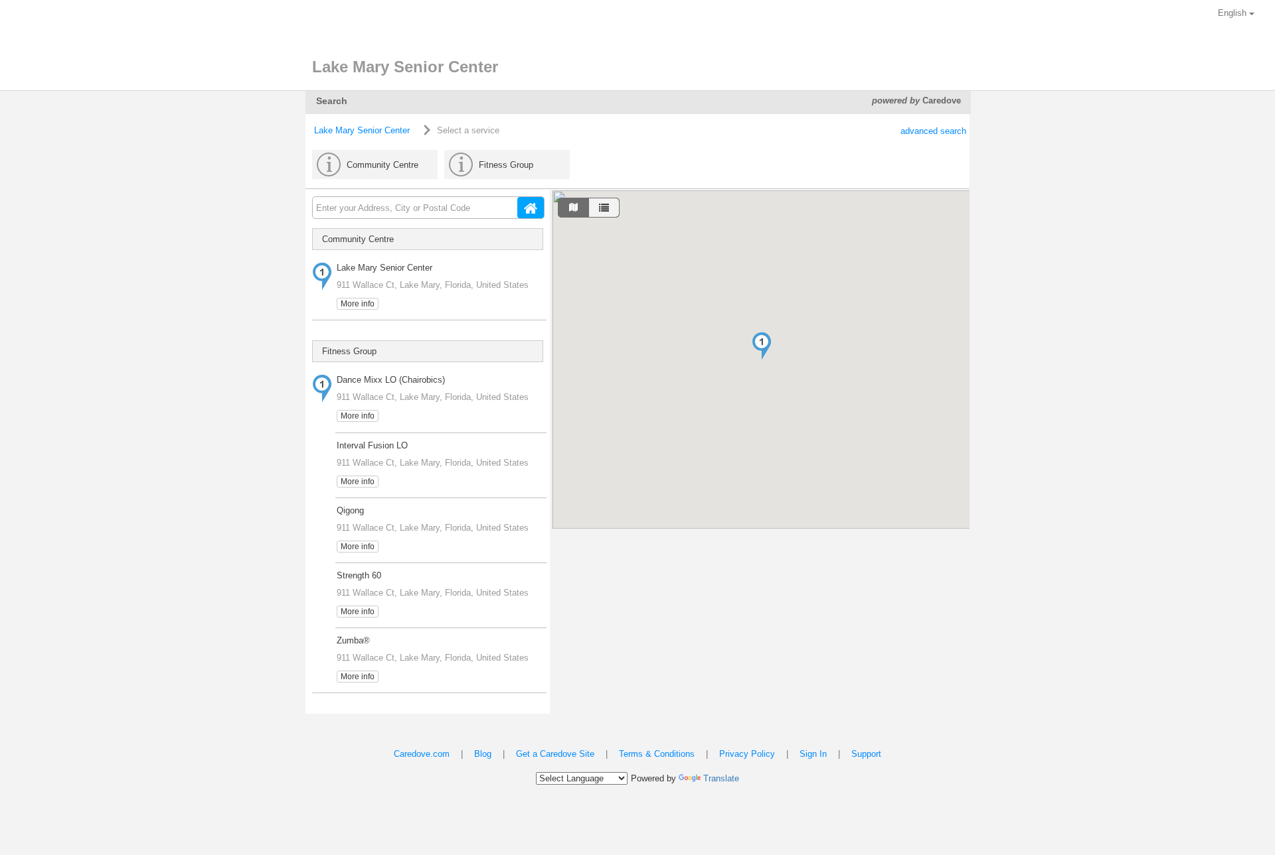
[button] (761, 346)
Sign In (813, 754)
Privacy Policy (747, 754)
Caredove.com (422, 754)
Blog (482, 754)
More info (358, 303)
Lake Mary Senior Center (362, 130)
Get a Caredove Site (555, 754)
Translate (721, 778)
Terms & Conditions (657, 754)
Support (866, 754)
